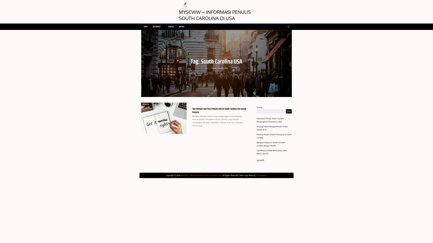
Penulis (171, 26)
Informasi (156, 26)
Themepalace (261, 175)
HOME (146, 26)
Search (259, 107)
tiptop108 (260, 160)
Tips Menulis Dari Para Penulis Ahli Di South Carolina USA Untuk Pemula (219, 110)
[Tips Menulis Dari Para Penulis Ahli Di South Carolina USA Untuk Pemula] (164, 118)
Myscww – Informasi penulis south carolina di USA (215, 15)
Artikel (181, 26)
